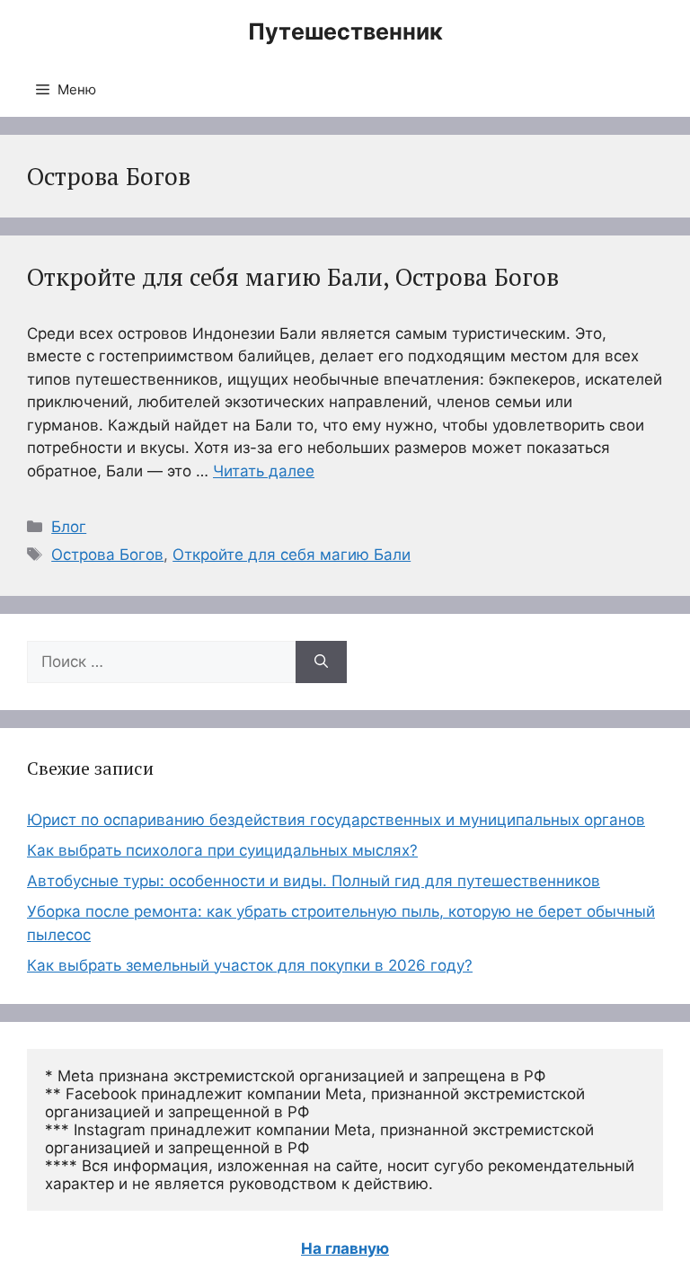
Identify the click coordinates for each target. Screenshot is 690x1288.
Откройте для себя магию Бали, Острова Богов (293, 277)
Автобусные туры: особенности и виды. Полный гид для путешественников (313, 881)
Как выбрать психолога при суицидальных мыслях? (222, 850)
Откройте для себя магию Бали (291, 555)
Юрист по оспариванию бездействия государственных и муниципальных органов (336, 820)
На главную (345, 1248)
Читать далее (263, 471)
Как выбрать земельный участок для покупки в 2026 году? (250, 965)
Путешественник (345, 31)
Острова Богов (107, 555)
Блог (68, 527)
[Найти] (321, 662)
